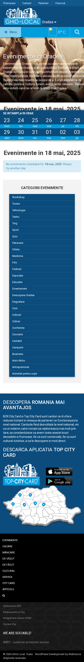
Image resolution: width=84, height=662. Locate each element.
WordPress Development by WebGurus (58, 654)
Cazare (7, 546)
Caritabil (17, 340)
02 (63, 132)
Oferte (16, 249)
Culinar (16, 321)
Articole (8, 589)
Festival (16, 269)
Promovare (9, 3)
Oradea (48, 22)
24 (21, 120)
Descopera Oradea (23, 295)
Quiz (15, 236)
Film (14, 262)
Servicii (7, 576)
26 (49, 120)
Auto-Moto (18, 360)
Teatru (15, 216)
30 (21, 132)
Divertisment (19, 288)
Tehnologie (18, 210)
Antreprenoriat (20, 367)
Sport (15, 229)
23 (7, 120)
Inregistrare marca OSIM (17, 618)
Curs (15, 308)
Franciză (60, 3)
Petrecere (17, 242)
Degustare (18, 301)
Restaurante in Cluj (14, 612)
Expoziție (17, 275)
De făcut (8, 564)
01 (49, 132)
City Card (8, 583)
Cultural (16, 314)
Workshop (18, 197)
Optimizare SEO (12, 605)
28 (77, 120)
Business (17, 354)
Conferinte (18, 327)
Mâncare (8, 552)
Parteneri (43, 3)
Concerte (17, 334)
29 (7, 132)
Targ (14, 223)
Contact (26, 3)
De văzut (8, 558)
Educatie (17, 282)
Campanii (17, 347)
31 (35, 132)
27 (63, 120)
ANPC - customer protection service (26, 642)
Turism (16, 203)
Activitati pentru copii (24, 373)
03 (77, 132)
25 (35, 120)
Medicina (17, 255)
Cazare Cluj (9, 624)
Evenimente (10, 540)
